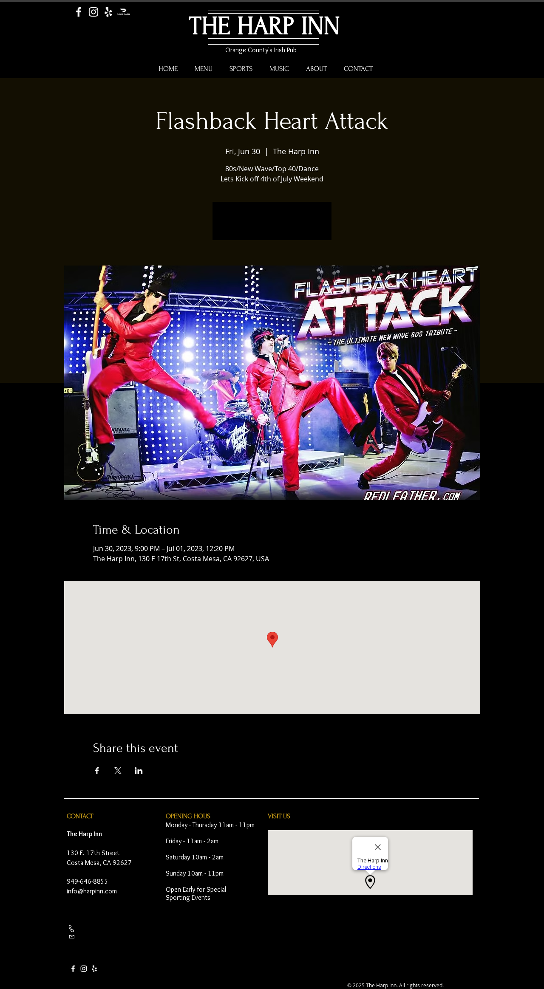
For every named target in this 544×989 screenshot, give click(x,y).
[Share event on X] (118, 770)
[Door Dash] (123, 12)
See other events (272, 226)
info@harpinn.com (92, 891)
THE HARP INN (264, 26)
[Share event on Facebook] (97, 770)
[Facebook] (78, 12)
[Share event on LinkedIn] (139, 770)
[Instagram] (93, 12)
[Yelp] (108, 12)
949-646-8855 (87, 881)
